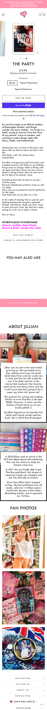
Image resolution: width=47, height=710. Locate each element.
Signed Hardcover (23, 89)
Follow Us (23, 684)
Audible (16, 225)
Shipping (13, 73)
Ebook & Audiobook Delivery (23, 240)
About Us (23, 690)
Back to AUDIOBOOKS (25, 303)
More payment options (23, 111)
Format (23, 78)
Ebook (12, 82)
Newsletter (23, 696)
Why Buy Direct (23, 235)
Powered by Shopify (23, 708)
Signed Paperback (29, 82)
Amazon (6, 225)
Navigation (22, 678)
